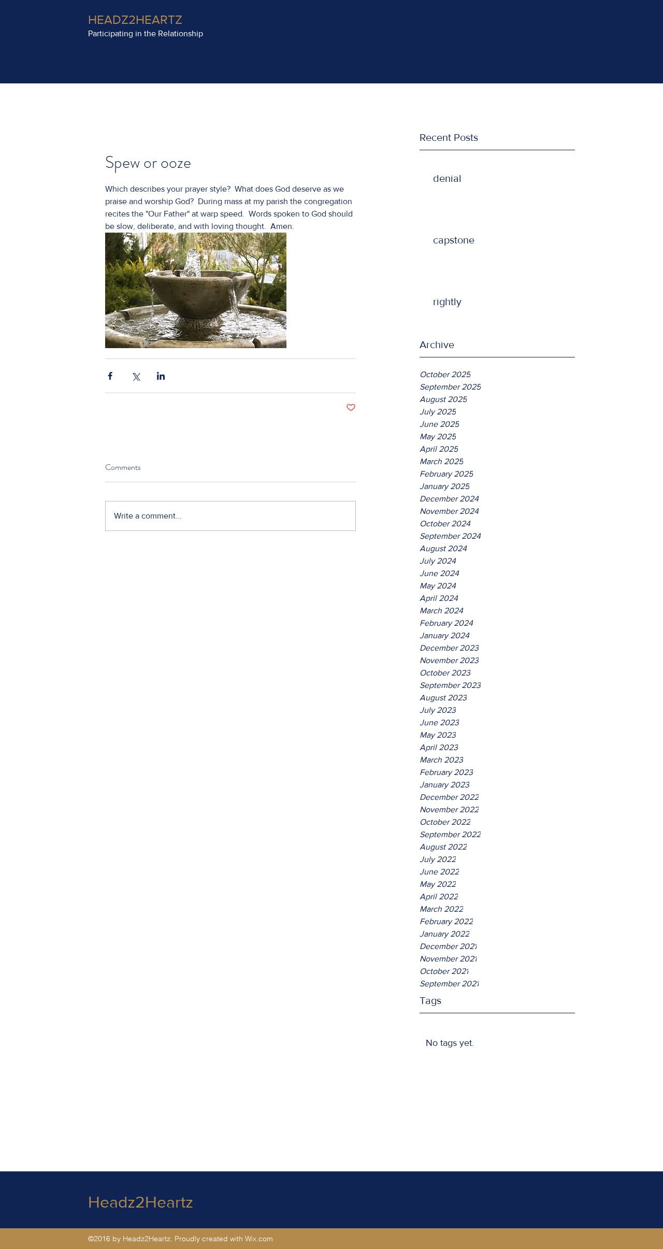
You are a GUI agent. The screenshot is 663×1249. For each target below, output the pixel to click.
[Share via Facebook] (110, 376)
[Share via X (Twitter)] (135, 376)
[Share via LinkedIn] (161, 376)
